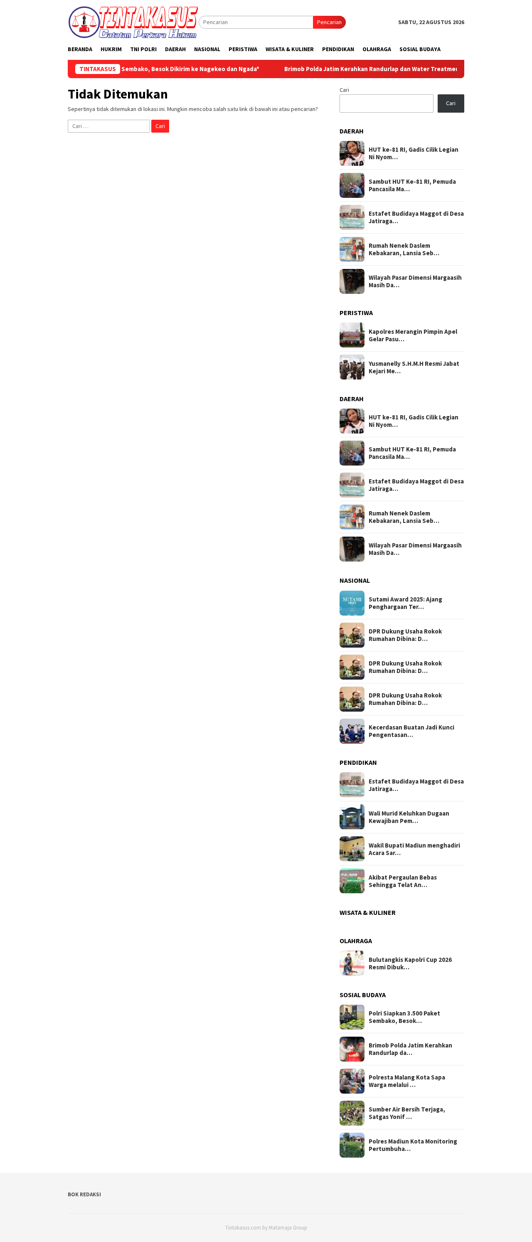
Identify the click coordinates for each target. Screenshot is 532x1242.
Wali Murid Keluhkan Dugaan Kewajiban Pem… (409, 816)
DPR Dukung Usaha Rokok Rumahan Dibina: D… (405, 635)
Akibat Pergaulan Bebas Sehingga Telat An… (403, 880)
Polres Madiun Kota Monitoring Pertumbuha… (413, 1145)
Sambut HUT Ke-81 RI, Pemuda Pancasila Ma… (412, 185)
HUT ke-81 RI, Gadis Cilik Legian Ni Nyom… (413, 153)
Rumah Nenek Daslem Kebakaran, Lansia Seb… (404, 249)
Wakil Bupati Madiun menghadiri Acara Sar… (414, 848)
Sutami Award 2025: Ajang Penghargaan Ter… (405, 603)
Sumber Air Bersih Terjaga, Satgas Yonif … (407, 1113)
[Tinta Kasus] (133, 21)
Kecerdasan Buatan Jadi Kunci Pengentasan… (411, 731)
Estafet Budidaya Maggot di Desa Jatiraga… (416, 217)
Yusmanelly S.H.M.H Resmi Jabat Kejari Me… (414, 367)
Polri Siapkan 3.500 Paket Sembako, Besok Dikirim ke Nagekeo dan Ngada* (126, 69)
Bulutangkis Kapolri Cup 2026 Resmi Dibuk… (410, 963)
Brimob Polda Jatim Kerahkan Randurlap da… (410, 1049)
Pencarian (329, 22)
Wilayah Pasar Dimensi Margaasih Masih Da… (415, 281)
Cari (344, 90)
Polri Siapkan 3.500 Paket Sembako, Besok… (404, 1017)
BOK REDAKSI (84, 1194)
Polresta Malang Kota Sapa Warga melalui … (407, 1081)
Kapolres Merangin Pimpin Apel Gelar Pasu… (413, 335)
